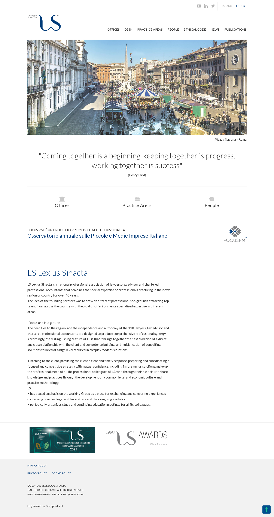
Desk (128, 29)
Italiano (226, 5)
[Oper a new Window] (62, 429)
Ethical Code (195, 29)
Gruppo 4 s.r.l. (54, 506)
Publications (235, 29)
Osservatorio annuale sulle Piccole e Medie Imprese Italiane (97, 235)
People (173, 29)
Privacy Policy (37, 465)
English (241, 5)
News (215, 29)
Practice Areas (150, 29)
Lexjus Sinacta (44, 23)
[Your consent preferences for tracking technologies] (266, 509)
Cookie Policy (61, 473)
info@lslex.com (72, 494)
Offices (113, 29)
